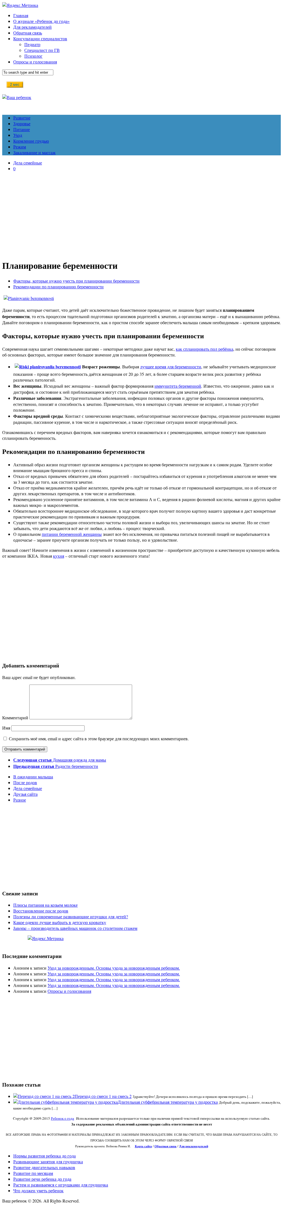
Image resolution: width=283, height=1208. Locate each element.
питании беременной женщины (72, 534)
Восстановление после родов (40, 911)
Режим (19, 147)
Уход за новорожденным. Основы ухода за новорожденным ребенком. (114, 968)
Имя (6, 728)
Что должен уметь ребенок (38, 1190)
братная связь (167, 1146)
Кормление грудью (31, 141)
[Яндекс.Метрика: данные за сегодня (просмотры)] (46, 938)
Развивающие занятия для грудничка (48, 1161)
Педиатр (32, 44)
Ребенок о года (62, 1118)
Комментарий (15, 717)
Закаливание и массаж (34, 152)
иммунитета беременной (177, 386)
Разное (19, 800)
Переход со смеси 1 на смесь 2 (103, 1096)
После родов (25, 782)
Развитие (21, 118)
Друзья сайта (25, 794)
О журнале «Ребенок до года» (41, 21)
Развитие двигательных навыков (44, 1167)
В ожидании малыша (33, 776)
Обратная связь (27, 33)
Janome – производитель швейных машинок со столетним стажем (75, 928)
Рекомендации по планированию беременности (58, 286)
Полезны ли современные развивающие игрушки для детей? (70, 916)
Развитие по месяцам (33, 1173)
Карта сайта (143, 1146)
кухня (58, 556)
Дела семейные (27, 163)
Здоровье (21, 123)
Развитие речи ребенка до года (42, 1179)
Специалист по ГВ (42, 50)
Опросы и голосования (35, 62)
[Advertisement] (141, 214)
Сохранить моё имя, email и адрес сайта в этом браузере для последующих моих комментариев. (99, 738)
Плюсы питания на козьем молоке (45, 905)
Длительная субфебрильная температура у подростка (168, 1102)
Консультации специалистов (40, 38)
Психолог (33, 56)
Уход (17, 135)
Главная (20, 15)
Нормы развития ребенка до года (44, 1156)
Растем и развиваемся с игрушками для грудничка (60, 1185)
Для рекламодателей (32, 27)
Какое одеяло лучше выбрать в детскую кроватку (59, 922)
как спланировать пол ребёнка (204, 349)
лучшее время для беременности (170, 366)
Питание (21, 129)
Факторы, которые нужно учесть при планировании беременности (76, 281)
